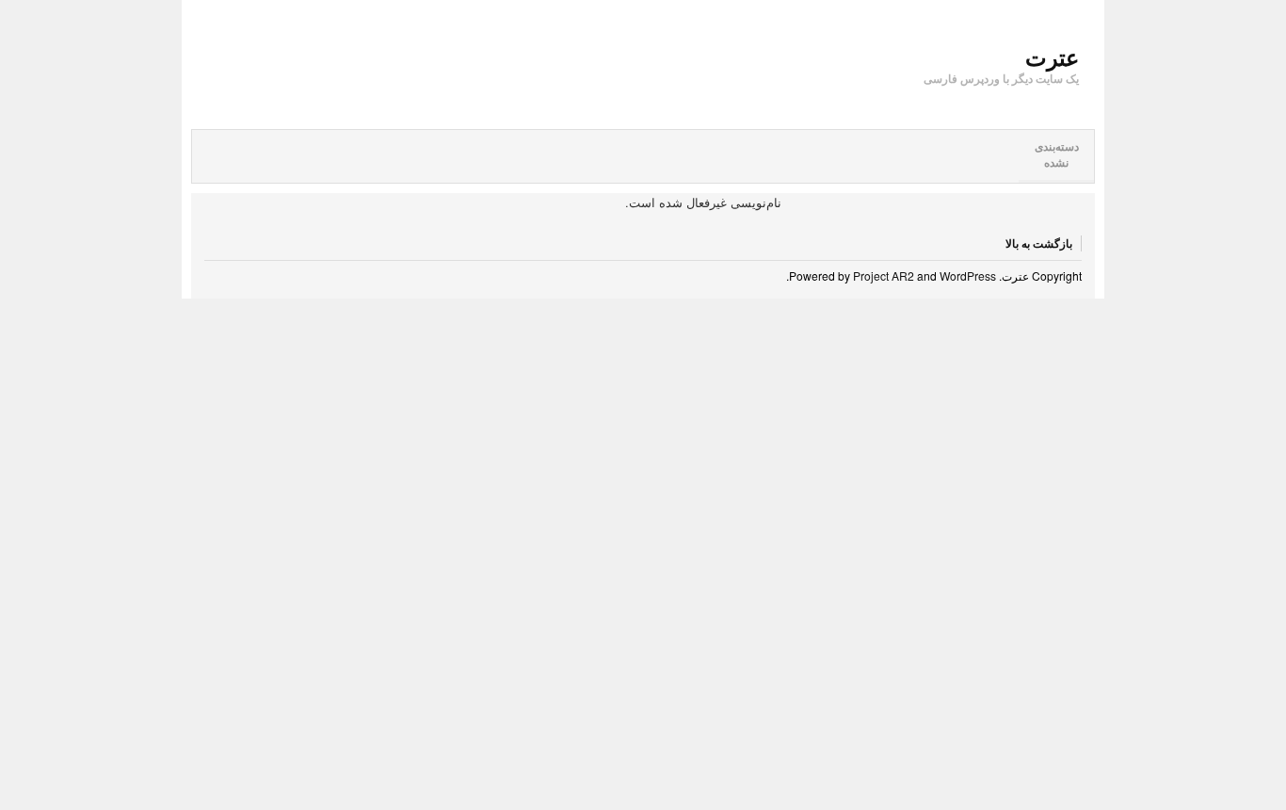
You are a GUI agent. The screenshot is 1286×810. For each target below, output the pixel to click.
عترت (1052, 56)
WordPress (968, 275)
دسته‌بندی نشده (1057, 155)
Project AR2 (883, 275)
